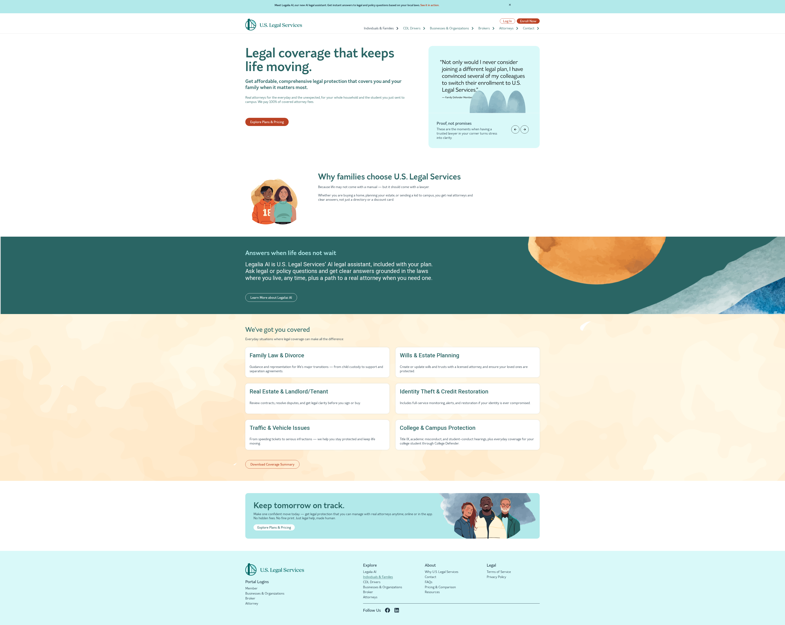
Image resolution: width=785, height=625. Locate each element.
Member (251, 588)
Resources (432, 592)
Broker (250, 598)
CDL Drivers (412, 28)
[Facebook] (387, 610)
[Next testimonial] (524, 129)
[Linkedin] (396, 610)
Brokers (484, 28)
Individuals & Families (379, 28)
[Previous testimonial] (515, 129)
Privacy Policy (496, 577)
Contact (528, 28)
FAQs (428, 582)
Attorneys (506, 28)
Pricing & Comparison (440, 587)
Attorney (251, 603)
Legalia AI (369, 572)
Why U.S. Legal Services (441, 572)
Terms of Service (499, 572)
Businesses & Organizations (449, 28)
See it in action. (429, 5)
